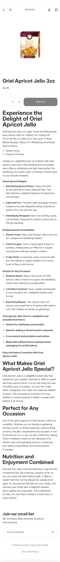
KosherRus (24, 545)
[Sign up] (52, 532)
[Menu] (3, 9)
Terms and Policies (30, 551)
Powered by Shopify (39, 545)
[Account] (49, 9)
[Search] (10, 9)
